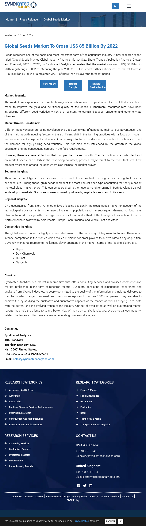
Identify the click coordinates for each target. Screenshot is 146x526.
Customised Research (20, 449)
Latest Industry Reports (21, 466)
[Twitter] (84, 485)
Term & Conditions (110, 496)
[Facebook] (78, 485)
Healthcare (86, 401)
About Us (17, 496)
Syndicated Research (19, 455)
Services (29, 496)
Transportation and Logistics (95, 424)
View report (49, 83)
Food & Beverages (89, 396)
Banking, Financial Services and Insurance (31, 407)
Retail (83, 413)
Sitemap (94, 496)
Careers (39, 496)
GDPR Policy (73, 500)
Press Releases (53, 496)
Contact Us (127, 496)
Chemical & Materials (20, 413)
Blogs (67, 496)
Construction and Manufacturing (26, 419)
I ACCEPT (110, 521)
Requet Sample (73, 85)
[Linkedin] (90, 485)
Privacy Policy (79, 496)
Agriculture (14, 396)
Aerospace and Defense (21, 390)
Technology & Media (90, 419)
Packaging (85, 407)
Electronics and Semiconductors (25, 424)
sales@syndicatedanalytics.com (33, 359)
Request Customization (98, 85)
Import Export (16, 460)
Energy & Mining (88, 390)
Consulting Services (19, 443)
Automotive (15, 401)
